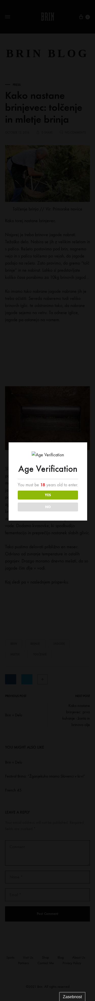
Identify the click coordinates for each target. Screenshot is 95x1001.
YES (48, 495)
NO (48, 507)
